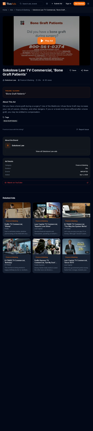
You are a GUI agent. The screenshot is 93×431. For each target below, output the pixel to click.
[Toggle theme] (47, 4)
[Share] (28, 204)
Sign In (68, 4)
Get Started (79, 4)
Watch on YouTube (14, 183)
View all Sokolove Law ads (46, 151)
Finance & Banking (23, 10)
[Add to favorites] (24, 204)
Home (5, 10)
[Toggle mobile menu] (88, 4)
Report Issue (84, 129)
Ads (11, 10)
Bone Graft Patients (10, 121)
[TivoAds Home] (9, 3)
